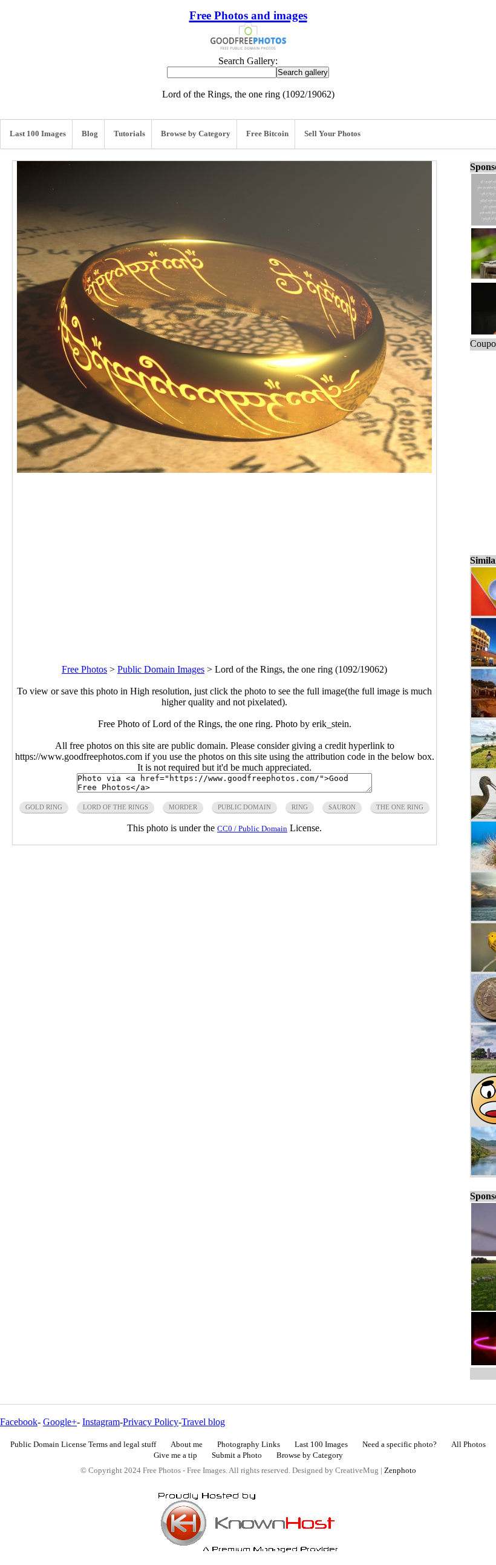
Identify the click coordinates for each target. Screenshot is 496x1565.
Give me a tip (175, 1455)
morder (183, 807)
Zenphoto (400, 1470)
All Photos (468, 1444)
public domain (244, 807)
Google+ (60, 1422)
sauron (342, 807)
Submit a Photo (237, 1455)
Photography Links (248, 1444)
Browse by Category (195, 134)
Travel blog (203, 1422)
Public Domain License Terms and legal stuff (83, 1444)
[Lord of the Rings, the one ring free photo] (224, 469)
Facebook (19, 1422)
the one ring (399, 807)
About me (187, 1444)
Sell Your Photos (332, 134)
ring (300, 807)
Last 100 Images (38, 134)
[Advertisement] (224, 557)
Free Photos (84, 669)
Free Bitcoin (267, 134)
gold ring (43, 807)
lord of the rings (115, 807)
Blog (90, 134)
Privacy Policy (150, 1422)
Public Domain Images (160, 669)
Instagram (101, 1422)
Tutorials (129, 134)
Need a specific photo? (399, 1444)
